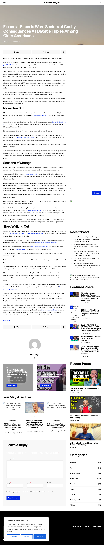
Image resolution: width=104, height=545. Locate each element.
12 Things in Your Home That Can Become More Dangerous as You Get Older (12, 426)
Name (8, 483)
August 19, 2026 (39, 431)
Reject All (26, 537)
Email (29, 483)
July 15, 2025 (10, 380)
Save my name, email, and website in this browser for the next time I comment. (31, 492)
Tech (71, 489)
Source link (7, 320)
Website (49, 482)
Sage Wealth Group (34, 210)
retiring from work (30, 174)
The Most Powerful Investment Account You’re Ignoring (85, 389)
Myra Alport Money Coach (25, 137)
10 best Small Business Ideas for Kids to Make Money (85, 417)
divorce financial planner (49, 310)
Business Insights (52, 2)
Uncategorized (75, 500)
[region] (26, 529)
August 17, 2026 (74, 447)
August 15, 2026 (61, 431)
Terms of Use (97, 526)
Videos (8, 368)
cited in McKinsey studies (39, 247)
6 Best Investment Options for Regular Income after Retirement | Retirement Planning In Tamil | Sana (87, 239)
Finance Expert (75, 473)
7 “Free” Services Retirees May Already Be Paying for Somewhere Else (56, 426)
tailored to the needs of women (45, 278)
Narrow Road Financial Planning (46, 243)
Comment (9, 459)
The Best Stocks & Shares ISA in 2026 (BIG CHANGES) (86, 259)
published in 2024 (9, 65)
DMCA (87, 526)
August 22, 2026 (85, 303)
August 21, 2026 (17, 432)
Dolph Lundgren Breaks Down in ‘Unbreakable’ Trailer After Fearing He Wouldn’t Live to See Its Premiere (34, 424)
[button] (100, 2)
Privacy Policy (76, 526)
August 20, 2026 (85, 343)
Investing (73, 484)
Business (73, 462)
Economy (73, 468)
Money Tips (16, 41)
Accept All (39, 537)
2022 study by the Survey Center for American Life (25, 233)
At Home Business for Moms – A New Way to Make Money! (84, 444)
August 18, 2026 (74, 420)
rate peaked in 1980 (39, 115)
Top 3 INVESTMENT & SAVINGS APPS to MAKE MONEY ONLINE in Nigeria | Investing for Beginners (86, 253)
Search (72, 189)
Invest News (6, 21)
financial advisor (19, 249)
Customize (13, 537)
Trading (72, 494)
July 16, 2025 (7, 41)
